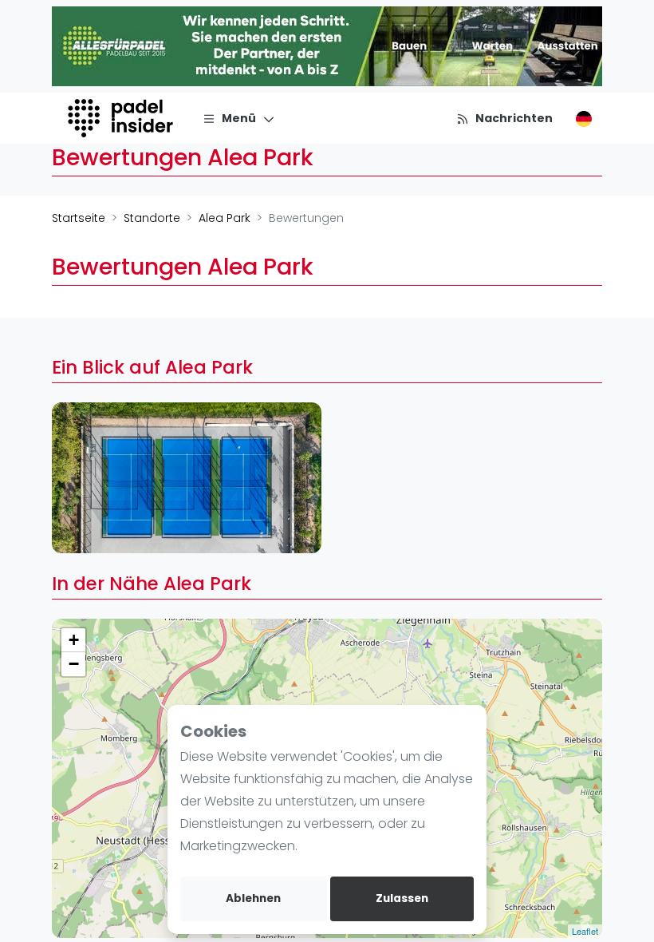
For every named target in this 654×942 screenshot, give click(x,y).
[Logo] (122, 118)
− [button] (74, 664)
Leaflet (585, 930)
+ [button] (74, 640)
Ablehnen (253, 898)
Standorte (152, 218)
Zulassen (402, 898)
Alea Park (224, 218)
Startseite (78, 218)
